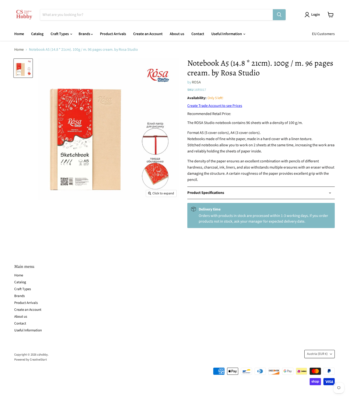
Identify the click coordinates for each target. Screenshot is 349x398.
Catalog (37, 34)
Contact (197, 34)
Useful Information (227, 34)
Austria (317, 354)
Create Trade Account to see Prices (214, 105)
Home (19, 34)
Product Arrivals (113, 34)
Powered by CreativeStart (30, 359)
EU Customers (323, 34)
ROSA (196, 82)
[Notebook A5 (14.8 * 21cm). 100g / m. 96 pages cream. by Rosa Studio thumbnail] (23, 68)
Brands (85, 34)
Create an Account (148, 34)
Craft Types (60, 34)
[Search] (279, 14)
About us (177, 34)
